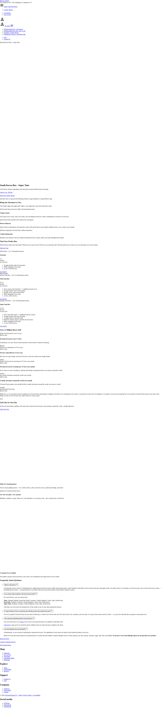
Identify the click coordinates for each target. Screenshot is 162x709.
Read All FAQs (4, 639)
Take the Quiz (4, 248)
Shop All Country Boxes (7, 195)
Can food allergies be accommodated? (14, 629)
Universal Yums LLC (11, 695)
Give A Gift (7, 14)
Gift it (5, 272)
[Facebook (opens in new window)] (7, 705)
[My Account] (2, 21)
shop (22, 622)
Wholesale (7, 660)
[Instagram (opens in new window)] (7, 706)
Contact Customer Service (7, 642)
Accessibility (36, 695)
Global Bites (7, 669)
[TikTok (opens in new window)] (7, 703)
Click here (7, 625)
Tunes (5, 668)
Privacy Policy (27, 695)
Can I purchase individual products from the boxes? (18, 618)
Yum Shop (7, 656)
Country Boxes (8, 10)
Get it (1, 272)
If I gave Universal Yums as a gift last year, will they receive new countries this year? (27, 611)
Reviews (6, 671)
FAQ (5, 681)
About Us (7, 689)
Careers (6, 692)
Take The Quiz (4, 409)
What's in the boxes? (10, 585)
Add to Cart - (6, 192)
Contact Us (7, 679)
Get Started (7, 13)
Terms (20, 695)
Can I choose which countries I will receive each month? (19, 594)
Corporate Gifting (9, 658)
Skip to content (4, 1)
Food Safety (7, 690)
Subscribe (7, 653)
